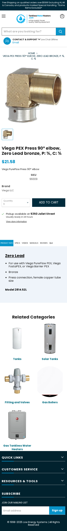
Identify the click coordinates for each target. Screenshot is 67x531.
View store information (16, 221)
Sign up (57, 510)
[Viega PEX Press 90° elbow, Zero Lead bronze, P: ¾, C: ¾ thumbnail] (7, 134)
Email (16, 42)
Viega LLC (8, 190)
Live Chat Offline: (49, 39)
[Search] (60, 31)
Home (31, 53)
